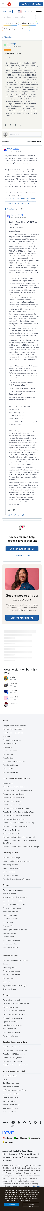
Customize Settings (31, 1205)
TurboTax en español (10, 772)
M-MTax (12, 677)
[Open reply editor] (22, 134)
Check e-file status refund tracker (14, 1011)
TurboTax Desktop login (11, 858)
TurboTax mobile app (10, 765)
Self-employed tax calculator (13, 1018)
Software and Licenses (28, 1154)
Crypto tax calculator (10, 1022)
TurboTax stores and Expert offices (15, 826)
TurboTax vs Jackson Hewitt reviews (15, 1065)
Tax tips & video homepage (13, 890)
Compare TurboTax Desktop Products (16, 861)
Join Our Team (20, 1151)
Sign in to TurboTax (23, 548)
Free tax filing (8, 783)
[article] (22, 179)
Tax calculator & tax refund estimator (16, 1004)
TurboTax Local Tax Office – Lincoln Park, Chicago (21, 847)
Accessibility (7, 1160)
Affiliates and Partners (29, 1157)
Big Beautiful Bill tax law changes (15, 986)
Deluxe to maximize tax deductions (15, 787)
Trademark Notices (10, 1157)
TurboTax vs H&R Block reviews (14, 1054)
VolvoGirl (13, 684)
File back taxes (8, 922)
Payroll (5, 1079)
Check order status (9, 872)
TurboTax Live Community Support (15, 960)
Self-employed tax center (12, 740)
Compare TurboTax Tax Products (14, 726)
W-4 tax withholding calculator (14, 1014)
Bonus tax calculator (10, 1029)
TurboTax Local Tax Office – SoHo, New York (19, 837)
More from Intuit (8, 1101)
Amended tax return (10, 915)
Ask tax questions (10, 23)
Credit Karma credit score (12, 1094)
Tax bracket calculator (10, 1007)
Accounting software (10, 1076)
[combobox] (19, 17)
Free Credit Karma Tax (11, 1097)
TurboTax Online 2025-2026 (13, 729)
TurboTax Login (8, 978)
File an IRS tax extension (11, 971)
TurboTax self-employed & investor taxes (17, 790)
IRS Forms (6, 736)
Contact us (6, 964)
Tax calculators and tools (11, 1000)
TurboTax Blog (8, 754)
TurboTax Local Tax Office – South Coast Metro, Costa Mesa (20, 842)
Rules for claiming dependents (14, 904)
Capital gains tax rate (10, 919)
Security (13, 1154)
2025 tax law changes (10, 948)
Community (7, 982)
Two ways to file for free (11, 975)
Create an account (22, 555)
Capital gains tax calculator (12, 1025)
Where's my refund (9, 968)
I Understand (11, 1204)
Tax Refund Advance (10, 744)
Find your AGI (8, 926)
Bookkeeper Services (10, 1108)
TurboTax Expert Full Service (13, 805)
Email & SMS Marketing (11, 1105)
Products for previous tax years (14, 761)
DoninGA (13, 690)
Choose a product (28, 23)
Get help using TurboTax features (16, 29)
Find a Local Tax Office (11, 834)
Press (30, 1151)
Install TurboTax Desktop (12, 868)
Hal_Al (9, 149)
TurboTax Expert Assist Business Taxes (16, 816)
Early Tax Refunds (9, 769)
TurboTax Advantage (10, 875)
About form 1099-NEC (11, 912)
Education (8, 37)
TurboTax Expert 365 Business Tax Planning (18, 823)
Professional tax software (11, 1087)
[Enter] (4, 17)
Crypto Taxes (7, 747)
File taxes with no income (12, 908)
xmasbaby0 (14, 697)
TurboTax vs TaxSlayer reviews (13, 1058)
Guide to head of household (13, 901)
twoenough (11, 44)
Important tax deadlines (11, 940)
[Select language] (20, 11)
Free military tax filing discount (14, 794)
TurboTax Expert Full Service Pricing (16, 808)
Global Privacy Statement (17, 1192)
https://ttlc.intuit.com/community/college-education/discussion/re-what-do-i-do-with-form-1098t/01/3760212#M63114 (20, 201)
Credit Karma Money (10, 751)
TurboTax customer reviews (12, 1047)
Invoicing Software (9, 1112)
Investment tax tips (9, 933)
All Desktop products (10, 865)
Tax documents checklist (11, 1032)
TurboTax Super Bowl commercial (15, 1051)
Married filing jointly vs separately (15, 897)
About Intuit (7, 1151)
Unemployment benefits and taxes (15, 930)
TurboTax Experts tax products (13, 798)
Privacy (5, 1154)
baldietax (13, 704)
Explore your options (22, 617)
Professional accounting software (14, 1090)
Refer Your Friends (9, 989)
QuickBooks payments (11, 1083)
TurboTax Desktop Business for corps (16, 879)
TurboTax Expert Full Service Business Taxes (18, 812)
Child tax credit (8, 937)
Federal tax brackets (10, 944)
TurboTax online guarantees (13, 733)
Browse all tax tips (9, 894)
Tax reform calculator (10, 1036)
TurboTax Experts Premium (12, 801)
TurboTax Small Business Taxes (14, 819)
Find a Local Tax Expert (11, 830)
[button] (7, 11)
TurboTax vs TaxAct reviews (12, 1061)
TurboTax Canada (9, 758)
